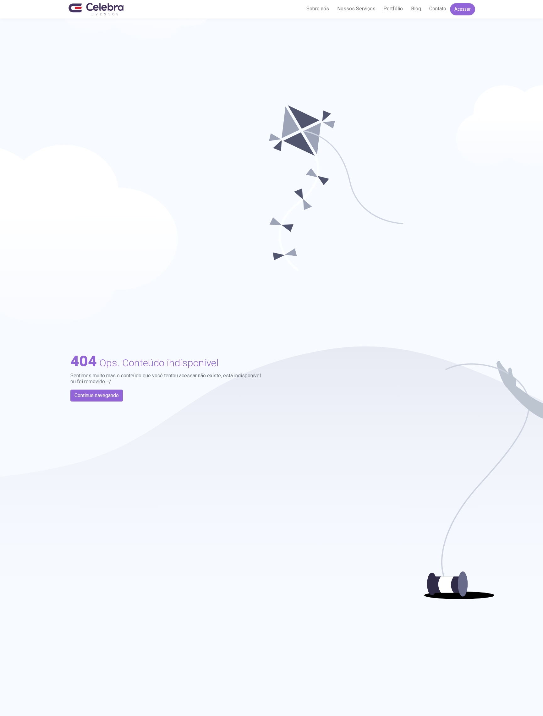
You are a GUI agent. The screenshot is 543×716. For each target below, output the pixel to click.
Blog (416, 9)
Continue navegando (96, 395)
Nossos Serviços (356, 9)
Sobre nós (317, 9)
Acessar (462, 9)
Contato (437, 9)
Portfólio (393, 9)
